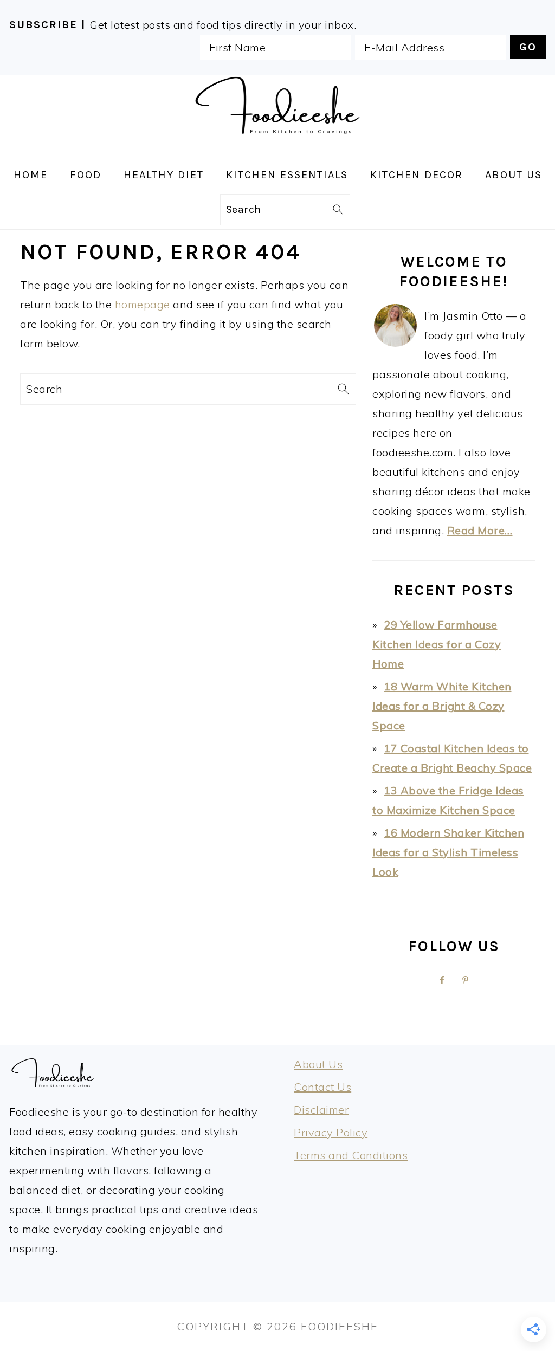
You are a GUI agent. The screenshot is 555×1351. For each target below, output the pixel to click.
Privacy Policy (330, 1132)
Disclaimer (321, 1109)
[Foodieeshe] (277, 142)
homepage (142, 304)
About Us (318, 1064)
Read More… (480, 530)
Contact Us (322, 1087)
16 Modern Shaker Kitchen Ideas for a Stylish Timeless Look (448, 852)
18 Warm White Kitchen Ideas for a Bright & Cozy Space (442, 706)
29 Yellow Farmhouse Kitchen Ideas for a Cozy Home (436, 644)
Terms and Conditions (351, 1155)
